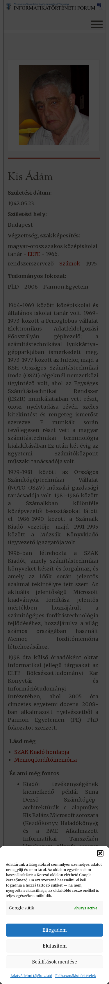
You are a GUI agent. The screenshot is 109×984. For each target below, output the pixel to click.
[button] (100, 853)
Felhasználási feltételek (75, 976)
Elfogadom (54, 930)
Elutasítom (55, 946)
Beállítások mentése (54, 962)
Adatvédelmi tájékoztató (31, 976)
